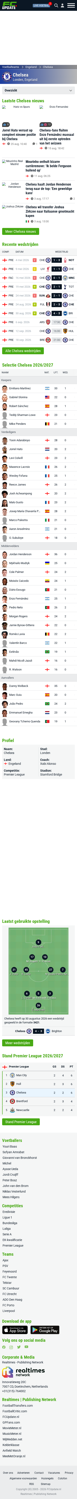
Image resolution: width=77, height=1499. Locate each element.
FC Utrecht (10, 1294)
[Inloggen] (60, 5)
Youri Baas (10, 1146)
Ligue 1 (7, 1217)
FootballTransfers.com (18, 1405)
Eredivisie (9, 1212)
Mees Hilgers (11, 1197)
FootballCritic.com (15, 1411)
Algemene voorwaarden (23, 1478)
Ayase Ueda (10, 1169)
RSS (31, 1484)
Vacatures (54, 1472)
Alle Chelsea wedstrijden (23, 351)
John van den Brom (15, 1186)
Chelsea (48, 67)
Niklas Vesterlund (14, 1191)
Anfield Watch (12, 1450)
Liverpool (9, 1311)
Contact (39, 1472)
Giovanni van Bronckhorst (20, 1157)
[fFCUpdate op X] (18, 1347)
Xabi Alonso (48, 763)
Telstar (7, 1282)
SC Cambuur (11, 1288)
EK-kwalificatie (12, 1240)
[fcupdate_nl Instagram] (11, 1347)
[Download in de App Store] (15, 1330)
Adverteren (23, 1472)
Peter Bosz (10, 1180)
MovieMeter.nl (12, 1428)
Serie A (7, 1234)
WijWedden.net (12, 1439)
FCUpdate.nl (11, 1417)
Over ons (8, 1472)
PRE (11, 260)
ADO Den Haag (12, 1299)
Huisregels (47, 1478)
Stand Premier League (21, 1122)
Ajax (5, 1260)
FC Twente (10, 1277)
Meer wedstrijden (17, 1043)
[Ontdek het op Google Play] (44, 1330)
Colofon (62, 1478)
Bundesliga (10, 1223)
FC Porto (8, 1305)
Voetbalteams (10, 67)
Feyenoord (10, 1271)
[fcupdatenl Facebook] (3, 1347)
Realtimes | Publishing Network (38, 1494)
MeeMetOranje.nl (14, 1456)
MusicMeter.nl (12, 1433)
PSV (5, 1266)
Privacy (69, 1472)
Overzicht (11, 90)
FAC (11, 277)
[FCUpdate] (9, 5)
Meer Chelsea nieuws (20, 231)
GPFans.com (11, 1422)
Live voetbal (41, 5)
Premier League (14, 774)
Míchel (7, 1163)
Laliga (7, 1228)
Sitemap (45, 1484)
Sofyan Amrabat (13, 1152)
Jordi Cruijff (10, 1174)
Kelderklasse (11, 1445)
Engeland (31, 67)
